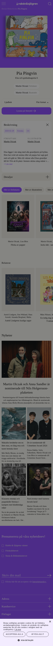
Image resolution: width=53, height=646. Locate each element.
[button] (26, 640)
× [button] (50, 621)
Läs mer (26, 629)
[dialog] (26, 323)
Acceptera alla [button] (14, 634)
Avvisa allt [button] (37, 634)
